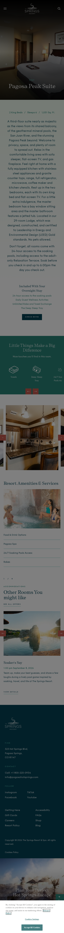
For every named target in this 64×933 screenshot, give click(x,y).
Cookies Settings (32, 919)
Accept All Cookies (32, 927)
